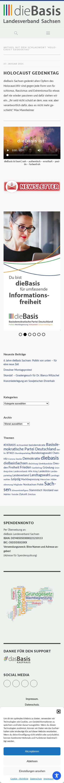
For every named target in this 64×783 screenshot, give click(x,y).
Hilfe (30, 471)
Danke (19, 459)
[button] (58, 711)
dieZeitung (33, 464)
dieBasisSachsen (16, 463)
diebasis (50, 458)
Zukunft (23, 494)
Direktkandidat (45, 464)
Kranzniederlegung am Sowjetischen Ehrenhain (29, 381)
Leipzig (15, 479)
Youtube (14, 494)
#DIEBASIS (10, 445)
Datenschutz (36, 779)
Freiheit (14, 467)
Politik (40, 485)
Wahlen (7, 494)
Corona (11, 459)
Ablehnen (32, 761)
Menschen (45, 479)
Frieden (25, 467)
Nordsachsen (29, 484)
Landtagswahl (40, 475)
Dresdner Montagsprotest (18, 370)
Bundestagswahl (41, 453)
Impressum (49, 779)
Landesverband (20, 475)
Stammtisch (35, 490)
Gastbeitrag (37, 468)
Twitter (10, 682)
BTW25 (11, 453)
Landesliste (44, 471)
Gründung (48, 467)
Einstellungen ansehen (32, 771)
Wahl (56, 490)
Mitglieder (18, 485)
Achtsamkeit (22, 445)
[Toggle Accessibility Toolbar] (56, 775)
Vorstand (48, 490)
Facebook (19, 682)
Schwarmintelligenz (20, 490)
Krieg (35, 471)
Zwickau (32, 494)
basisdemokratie (37, 445)
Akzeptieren (32, 751)
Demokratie (31, 458)
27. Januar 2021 (14, 64)
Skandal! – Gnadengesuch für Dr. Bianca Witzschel (31, 375)
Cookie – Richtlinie (19, 779)
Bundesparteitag (23, 453)
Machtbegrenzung (30, 479)
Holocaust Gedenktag (31, 73)
